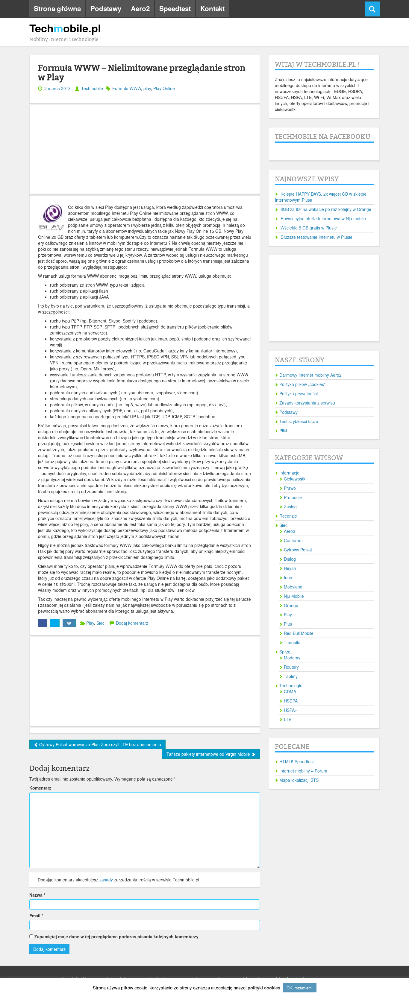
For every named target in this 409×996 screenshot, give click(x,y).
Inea (288, 577)
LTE (287, 719)
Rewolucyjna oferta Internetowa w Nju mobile (323, 218)
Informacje (289, 473)
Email (36, 916)
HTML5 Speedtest (296, 761)
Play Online (164, 88)
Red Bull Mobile (298, 633)
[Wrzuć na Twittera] (55, 623)
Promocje (293, 497)
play (147, 88)
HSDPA (291, 701)
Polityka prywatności (298, 393)
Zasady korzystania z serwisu (307, 403)
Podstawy (105, 8)
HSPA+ (290, 710)
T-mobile (292, 642)
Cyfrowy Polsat (298, 550)
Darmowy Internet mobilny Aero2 (310, 375)
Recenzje (288, 516)
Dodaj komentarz (132, 623)
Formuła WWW (126, 88)
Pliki (283, 431)
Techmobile (92, 88)
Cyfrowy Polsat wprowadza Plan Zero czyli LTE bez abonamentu (99, 744)
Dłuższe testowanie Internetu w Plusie (316, 237)
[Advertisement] (145, 149)
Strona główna (57, 8)
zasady (106, 880)
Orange (291, 605)
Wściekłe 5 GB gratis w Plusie (309, 228)
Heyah (290, 568)
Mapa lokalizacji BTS (299, 780)
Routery (291, 667)
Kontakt (212, 8)
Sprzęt (285, 652)
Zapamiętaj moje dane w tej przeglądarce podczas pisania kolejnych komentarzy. (116, 936)
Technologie (290, 685)
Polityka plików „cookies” (302, 384)
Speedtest (175, 8)
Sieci (100, 623)
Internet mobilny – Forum (303, 771)
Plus (288, 624)
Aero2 (140, 8)
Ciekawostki (295, 479)
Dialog (290, 559)
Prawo (290, 488)
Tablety (291, 676)
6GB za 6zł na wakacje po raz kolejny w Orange (326, 209)
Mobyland (293, 587)
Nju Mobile (294, 596)
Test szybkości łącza (298, 421)
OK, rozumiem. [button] (300, 988)
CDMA (290, 691)
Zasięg (290, 507)
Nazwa (37, 895)
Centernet (293, 540)
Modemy (292, 658)
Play (90, 623)
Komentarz (40, 788)
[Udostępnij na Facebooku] (42, 623)
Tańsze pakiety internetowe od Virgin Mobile (208, 754)
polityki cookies (264, 988)
